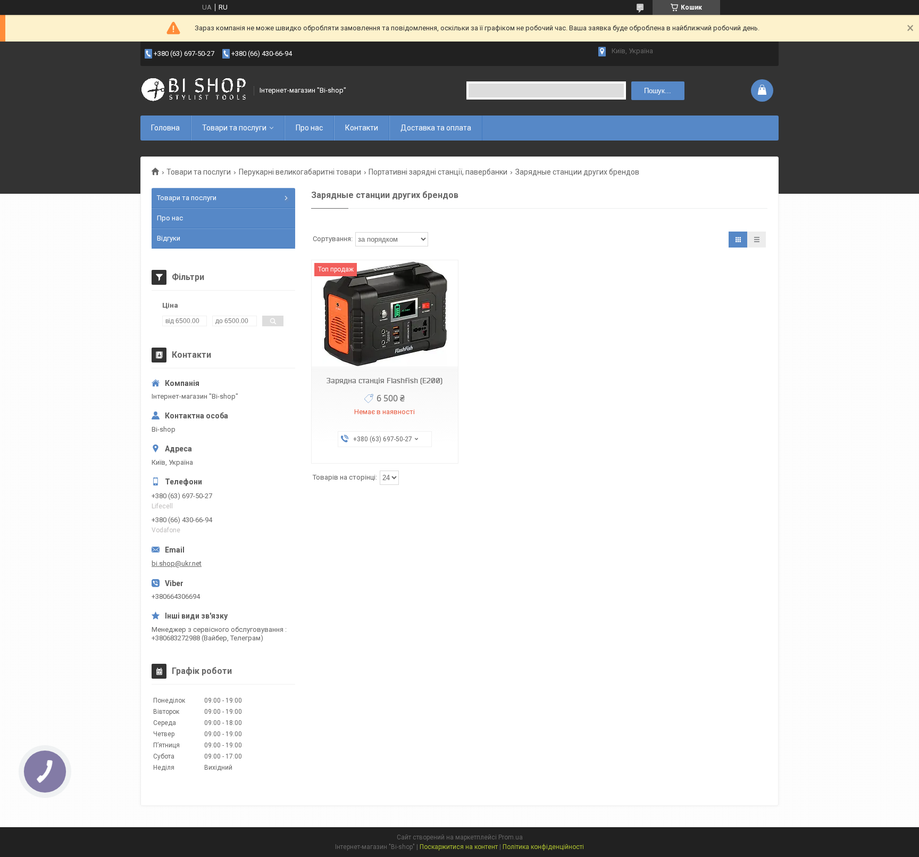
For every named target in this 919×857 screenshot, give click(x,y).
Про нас (309, 127)
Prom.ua (510, 837)
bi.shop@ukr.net (177, 563)
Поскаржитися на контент (459, 847)
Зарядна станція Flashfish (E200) (384, 380)
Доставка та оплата (435, 127)
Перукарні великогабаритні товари (300, 172)
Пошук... (657, 91)
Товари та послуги (234, 127)
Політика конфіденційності (543, 847)
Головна (165, 127)
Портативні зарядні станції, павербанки (438, 172)
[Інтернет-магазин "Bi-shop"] (193, 90)
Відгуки (168, 238)
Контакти (361, 127)
